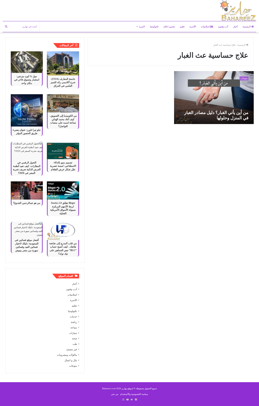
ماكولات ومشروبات (67, 355)
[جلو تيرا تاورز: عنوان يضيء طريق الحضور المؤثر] (27, 110)
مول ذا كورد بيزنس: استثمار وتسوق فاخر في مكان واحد (26, 80)
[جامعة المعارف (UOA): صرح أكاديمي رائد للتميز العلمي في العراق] (63, 63)
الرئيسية (247, 26)
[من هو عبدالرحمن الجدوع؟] (27, 190)
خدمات (73, 316)
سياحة (73, 327)
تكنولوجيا (154, 26)
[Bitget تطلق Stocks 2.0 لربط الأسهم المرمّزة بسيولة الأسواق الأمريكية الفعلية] (63, 190)
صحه (74, 338)
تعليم (182, 26)
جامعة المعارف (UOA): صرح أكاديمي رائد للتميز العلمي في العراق (63, 82)
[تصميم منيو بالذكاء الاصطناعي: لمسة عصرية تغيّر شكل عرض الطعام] (63, 150)
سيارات (73, 333)
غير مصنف (71, 349)
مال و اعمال (70, 360)
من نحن (114, 394)
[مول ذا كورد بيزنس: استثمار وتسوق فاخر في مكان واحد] (27, 62)
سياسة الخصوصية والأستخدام (134, 394)
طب (75, 344)
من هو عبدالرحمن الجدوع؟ (26, 203)
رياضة (74, 322)
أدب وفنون (223, 26)
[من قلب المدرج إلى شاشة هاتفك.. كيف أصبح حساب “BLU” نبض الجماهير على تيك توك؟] (63, 231)
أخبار (235, 26)
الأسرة (193, 26)
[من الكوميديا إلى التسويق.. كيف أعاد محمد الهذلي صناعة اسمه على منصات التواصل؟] (63, 103)
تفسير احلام (169, 26)
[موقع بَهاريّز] (237, 10)
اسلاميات (205, 26)
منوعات (73, 366)
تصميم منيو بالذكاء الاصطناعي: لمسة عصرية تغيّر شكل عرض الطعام (63, 166)
